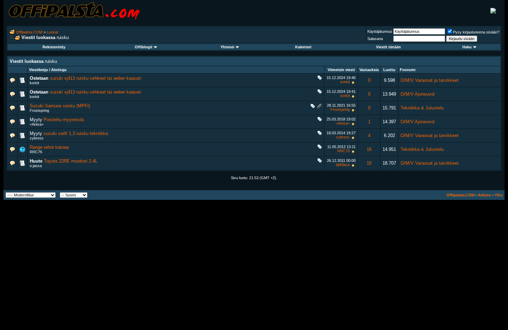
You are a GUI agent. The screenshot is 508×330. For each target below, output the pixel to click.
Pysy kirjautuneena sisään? (476, 32)
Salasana (375, 39)
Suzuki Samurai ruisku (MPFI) (60, 105)
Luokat (52, 32)
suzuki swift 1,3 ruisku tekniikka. (76, 133)
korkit (34, 83)
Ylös (498, 195)
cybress (37, 138)
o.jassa (36, 166)
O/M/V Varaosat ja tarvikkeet (430, 80)
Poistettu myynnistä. (64, 119)
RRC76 (36, 152)
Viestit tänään (388, 47)
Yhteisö (227, 47)
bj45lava (343, 165)
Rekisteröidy (54, 47)
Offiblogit (143, 47)
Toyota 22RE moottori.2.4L (70, 161)
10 (369, 163)
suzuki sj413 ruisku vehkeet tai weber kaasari (95, 78)
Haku (467, 47)
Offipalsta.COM (29, 32)
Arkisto (484, 195)
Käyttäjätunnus (379, 31)
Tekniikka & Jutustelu (422, 107)
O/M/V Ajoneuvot (418, 94)
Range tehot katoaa (49, 147)
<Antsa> (37, 124)
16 (369, 149)
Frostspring (39, 110)
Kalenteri (303, 47)
